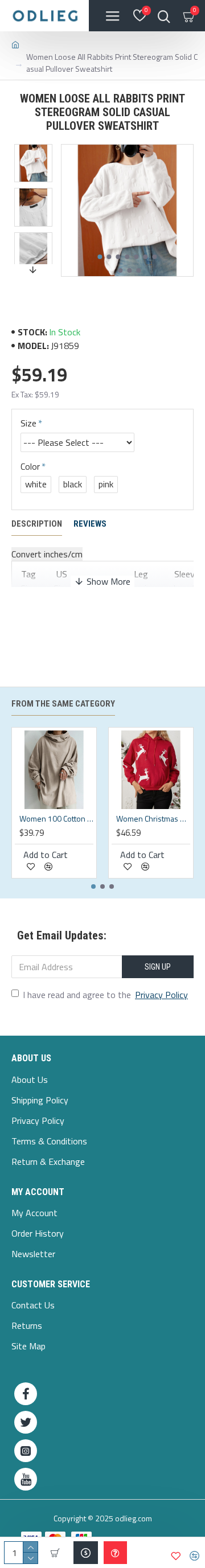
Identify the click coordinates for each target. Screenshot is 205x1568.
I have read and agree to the (105, 994)
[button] (100, 257)
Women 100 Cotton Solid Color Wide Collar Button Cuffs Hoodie (56, 819)
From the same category (63, 704)
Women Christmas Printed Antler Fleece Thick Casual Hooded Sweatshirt (153, 819)
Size (28, 423)
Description (36, 524)
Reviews (89, 524)
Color (30, 466)
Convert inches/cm (47, 554)
